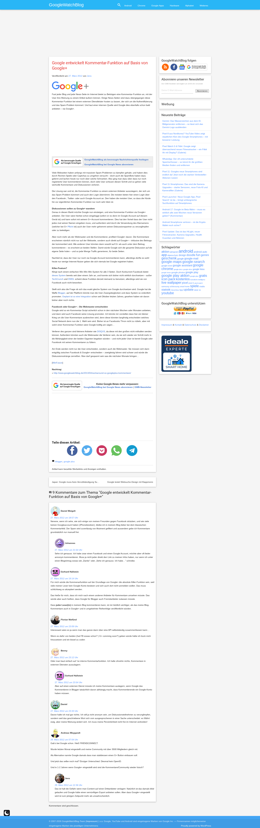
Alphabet (189, 5)
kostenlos (183, 279)
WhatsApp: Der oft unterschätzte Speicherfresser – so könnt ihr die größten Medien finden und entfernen (182, 162)
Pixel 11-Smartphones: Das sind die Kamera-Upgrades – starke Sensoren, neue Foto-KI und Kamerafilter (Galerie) (185, 187)
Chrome (141, 5)
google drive (187, 269)
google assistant (182, 265)
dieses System (59, 275)
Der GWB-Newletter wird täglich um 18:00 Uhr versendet (182, 84)
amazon (174, 252)
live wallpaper (171, 282)
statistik (165, 289)
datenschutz (172, 255)
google (180, 258)
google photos (178, 272)
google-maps (171, 262)
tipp (181, 290)
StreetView (175, 290)
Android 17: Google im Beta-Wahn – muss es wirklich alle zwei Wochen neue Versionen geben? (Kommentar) (183, 212)
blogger (58, 461)
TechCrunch (57, 279)
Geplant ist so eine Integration (76, 296)
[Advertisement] (130, 34)
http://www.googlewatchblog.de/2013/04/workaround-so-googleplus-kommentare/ (92, 373)
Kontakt (178, 325)
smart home (185, 286)
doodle (191, 255)
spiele (194, 286)
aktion (165, 251)
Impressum (166, 325)
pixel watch (199, 283)
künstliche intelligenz (197, 280)
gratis (203, 276)
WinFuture (57, 363)
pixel (185, 282)
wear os (197, 290)
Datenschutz (190, 325)
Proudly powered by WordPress (196, 826)
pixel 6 (191, 283)
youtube (167, 293)
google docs (178, 269)
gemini (205, 255)
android (186, 251)
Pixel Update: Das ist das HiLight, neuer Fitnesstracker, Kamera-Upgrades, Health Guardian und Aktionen (182, 234)
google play (192, 272)
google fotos (199, 269)
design (182, 255)
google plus (69, 461)
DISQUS (101, 331)
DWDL (71, 279)
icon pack (168, 279)
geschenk (169, 258)
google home (166, 272)
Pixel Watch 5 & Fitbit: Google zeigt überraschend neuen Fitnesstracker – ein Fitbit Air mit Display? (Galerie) (184, 149)
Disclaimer (204, 325)
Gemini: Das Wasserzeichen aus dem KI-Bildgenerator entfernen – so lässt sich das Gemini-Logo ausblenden (182, 124)
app (164, 255)
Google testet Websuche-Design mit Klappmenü (130, 482)
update (188, 289)
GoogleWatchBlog (66, 4)
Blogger (61, 293)
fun (198, 255)
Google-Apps (157, 5)
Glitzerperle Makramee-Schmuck (114, 826)
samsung (165, 286)
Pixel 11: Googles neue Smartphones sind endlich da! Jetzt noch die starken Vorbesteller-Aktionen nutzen (184, 174)
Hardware (174, 5)
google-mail (191, 258)
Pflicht (70, 226)
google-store (166, 266)
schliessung (174, 286)
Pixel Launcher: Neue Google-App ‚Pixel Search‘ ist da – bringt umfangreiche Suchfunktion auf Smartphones (181, 200)
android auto (200, 251)
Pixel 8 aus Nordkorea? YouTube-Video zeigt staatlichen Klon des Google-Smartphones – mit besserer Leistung (185, 136)
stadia (202, 286)
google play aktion (175, 276)
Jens (89, 76)
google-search (193, 262)
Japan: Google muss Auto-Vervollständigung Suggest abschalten (82, 482)
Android (128, 5)
